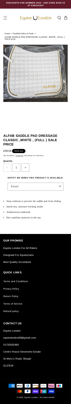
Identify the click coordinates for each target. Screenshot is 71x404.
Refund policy (11, 311)
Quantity (7, 161)
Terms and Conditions (15, 281)
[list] (35, 88)
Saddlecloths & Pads (23, 33)
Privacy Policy (11, 288)
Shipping (19, 155)
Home (7, 33)
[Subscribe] (59, 186)
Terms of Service (12, 303)
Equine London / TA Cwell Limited (39, 397)
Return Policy (10, 296)
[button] (5, 18)
